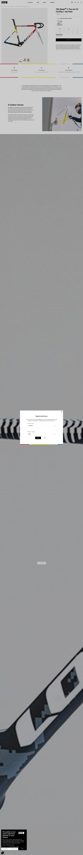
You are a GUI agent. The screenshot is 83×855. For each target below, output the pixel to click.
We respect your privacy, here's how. (8, 844)
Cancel (45, 437)
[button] (2, 852)
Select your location (30, 423)
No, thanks (5, 848)
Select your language (30, 431)
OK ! (22, 848)
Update (38, 437)
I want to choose (14, 848)
